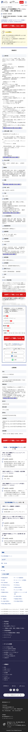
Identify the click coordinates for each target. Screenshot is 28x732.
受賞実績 (6, 621)
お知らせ (6, 679)
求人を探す (22, 609)
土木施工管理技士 (5, 601)
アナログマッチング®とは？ (10, 650)
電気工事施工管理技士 (6, 603)
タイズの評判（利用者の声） (10, 655)
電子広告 (14, 686)
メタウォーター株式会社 (6, 6)
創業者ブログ (6, 678)
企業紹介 (6, 664)
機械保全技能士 (5, 592)
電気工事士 (4, 587)
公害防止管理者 (18, 596)
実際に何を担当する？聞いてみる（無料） (12, 128)
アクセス (6, 676)
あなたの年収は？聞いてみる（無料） (11, 212)
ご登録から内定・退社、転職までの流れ (14, 628)
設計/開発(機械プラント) (7, 556)
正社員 (3, 580)
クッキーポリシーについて (7, 718)
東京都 (5, 563)
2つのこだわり (7, 670)
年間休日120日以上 (6, 585)
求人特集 (6, 623)
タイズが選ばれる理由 (8, 647)
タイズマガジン (8, 635)
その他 (3, 570)
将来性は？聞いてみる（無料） (10, 398)
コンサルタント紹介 (8, 674)
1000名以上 (17, 585)
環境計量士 (4, 596)
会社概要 (6, 672)
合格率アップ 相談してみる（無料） (14, 26)
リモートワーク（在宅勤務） (21, 580)
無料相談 (21, 2)
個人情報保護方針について (7, 716)
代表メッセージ (7, 669)
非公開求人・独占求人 (8, 654)
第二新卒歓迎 (5, 582)
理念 (5, 667)
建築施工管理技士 (18, 598)
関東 (2, 563)
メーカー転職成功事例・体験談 (12, 632)
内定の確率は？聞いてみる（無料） (11, 157)
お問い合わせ (22, 686)
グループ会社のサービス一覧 (14, 695)
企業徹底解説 (7, 630)
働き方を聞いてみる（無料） (9, 254)
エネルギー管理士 (18, 589)
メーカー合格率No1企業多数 (10, 648)
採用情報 (5, 685)
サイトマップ (7, 637)
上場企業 (17, 582)
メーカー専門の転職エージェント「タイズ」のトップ (10, 609)
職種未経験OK (5, 577)
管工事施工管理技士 (19, 601)
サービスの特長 (8, 644)
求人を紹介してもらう (9, 626)
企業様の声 (6, 657)
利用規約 (4, 714)
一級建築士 (4, 598)
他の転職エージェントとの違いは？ (11, 652)
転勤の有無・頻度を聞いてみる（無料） (12, 184)
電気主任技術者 (18, 587)
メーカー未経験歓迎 (19, 577)
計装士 (3, 589)
